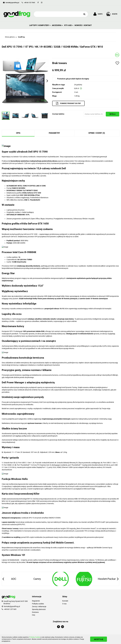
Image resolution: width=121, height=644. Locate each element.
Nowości (78, 25)
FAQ (33, 615)
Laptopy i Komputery (39, 25)
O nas (64, 604)
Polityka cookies (38, 604)
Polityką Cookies (34, 637)
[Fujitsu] (60, 579)
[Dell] (117, 55)
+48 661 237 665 (10, 609)
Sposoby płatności (39, 609)
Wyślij (112, 114)
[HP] (107, 579)
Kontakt (88, 25)
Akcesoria (57, 25)
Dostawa (35, 612)
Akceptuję (98, 639)
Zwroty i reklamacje (39, 606)
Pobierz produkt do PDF (70, 103)
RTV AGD (68, 25)
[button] (45, 596)
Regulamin (36, 601)
